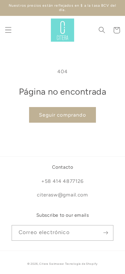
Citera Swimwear (51, 263)
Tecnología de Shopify (81, 263)
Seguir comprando (62, 115)
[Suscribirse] (105, 233)
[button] (8, 30)
